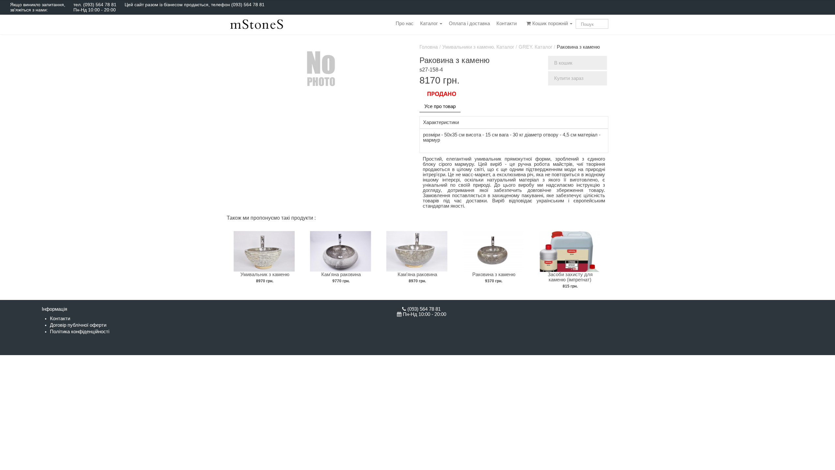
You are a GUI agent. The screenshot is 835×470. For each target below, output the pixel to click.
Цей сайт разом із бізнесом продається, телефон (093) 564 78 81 (195, 4)
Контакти (506, 23)
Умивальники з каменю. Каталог (478, 47)
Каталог (429, 23)
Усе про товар (440, 106)
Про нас (405, 23)
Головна (428, 47)
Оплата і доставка (469, 23)
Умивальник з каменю (264, 274)
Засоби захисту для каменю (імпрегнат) (570, 277)
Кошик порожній (550, 23)
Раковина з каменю (493, 274)
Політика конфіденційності (79, 331)
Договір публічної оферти (78, 325)
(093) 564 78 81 (99, 4)
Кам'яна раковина (341, 274)
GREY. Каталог (535, 47)
